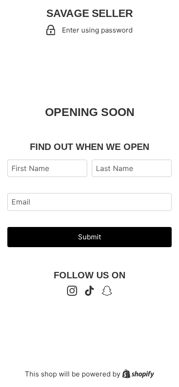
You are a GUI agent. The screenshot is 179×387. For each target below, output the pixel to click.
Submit (89, 236)
